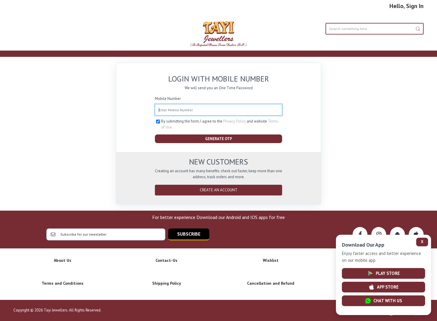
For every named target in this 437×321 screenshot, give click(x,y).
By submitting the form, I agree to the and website (219, 124)
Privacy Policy (234, 121)
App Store (388, 287)
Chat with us (387, 300)
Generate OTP (218, 138)
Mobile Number (168, 98)
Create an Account (219, 189)
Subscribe (188, 234)
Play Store (388, 273)
